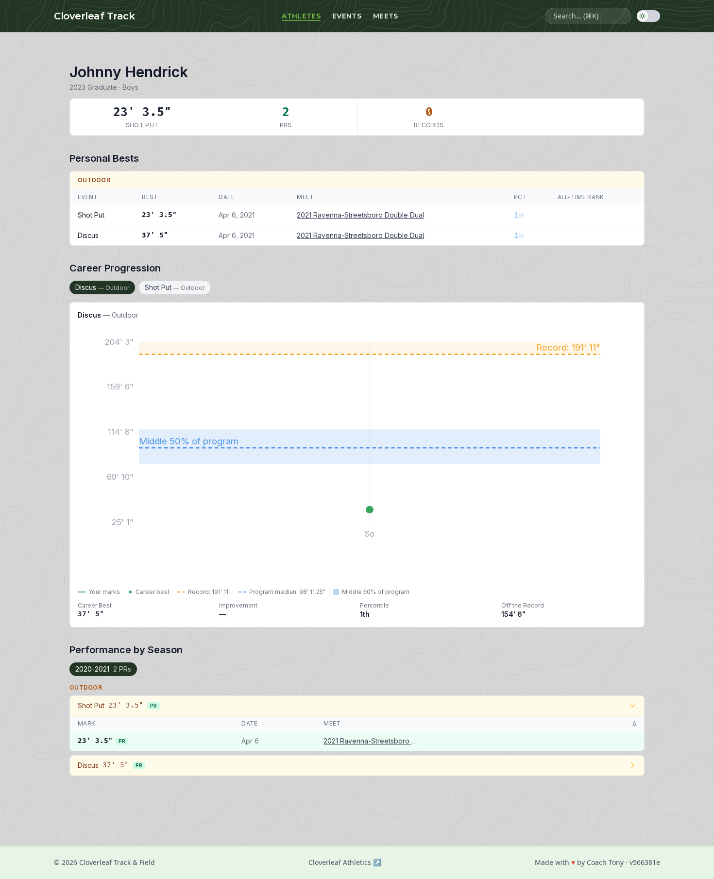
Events (346, 16)
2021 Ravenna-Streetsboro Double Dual (360, 215)
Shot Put (174, 287)
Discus (102, 287)
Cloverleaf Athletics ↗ (344, 862)
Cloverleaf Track (94, 16)
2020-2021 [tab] (103, 669)
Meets (385, 16)
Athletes (301, 16)
